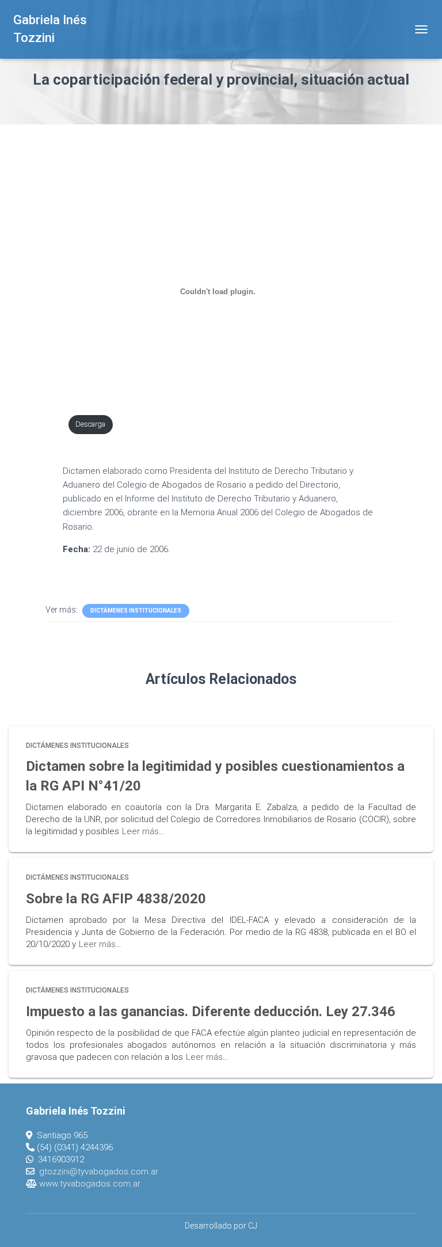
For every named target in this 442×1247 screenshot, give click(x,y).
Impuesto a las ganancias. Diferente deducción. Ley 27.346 (210, 1011)
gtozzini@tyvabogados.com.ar (98, 1171)
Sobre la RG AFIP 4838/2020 (116, 899)
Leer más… (143, 831)
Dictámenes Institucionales (135, 610)
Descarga (90, 424)
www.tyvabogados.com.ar (89, 1183)
